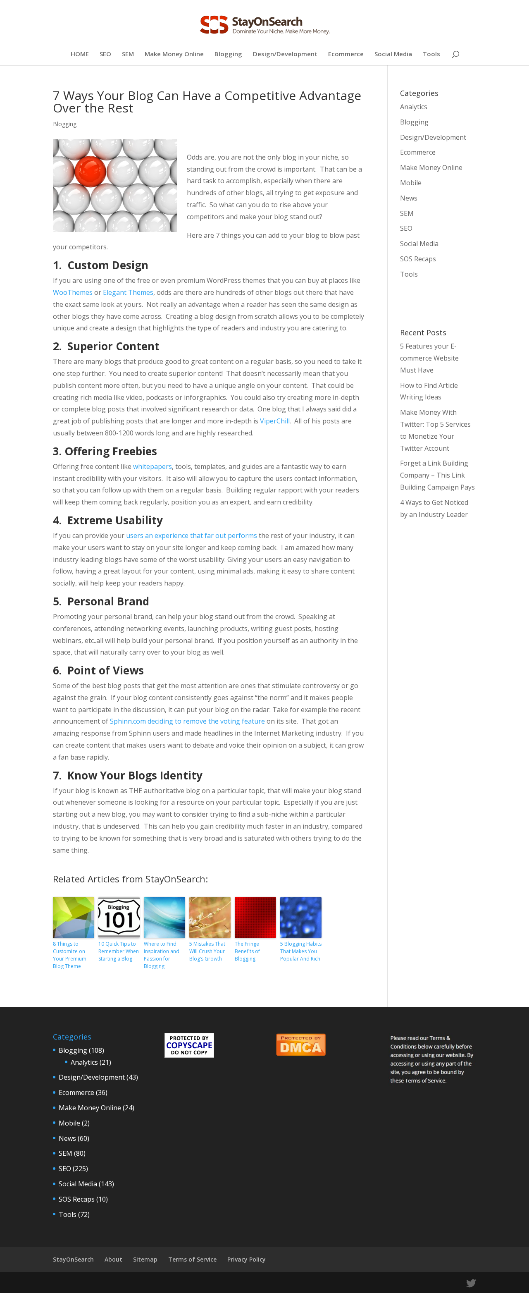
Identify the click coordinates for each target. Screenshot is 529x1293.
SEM (128, 54)
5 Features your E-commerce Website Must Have (429, 358)
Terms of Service (192, 1259)
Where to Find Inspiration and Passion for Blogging (161, 955)
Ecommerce (346, 54)
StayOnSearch (73, 1259)
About (113, 1259)
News (408, 198)
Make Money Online (174, 54)
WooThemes (73, 292)
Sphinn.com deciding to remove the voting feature (187, 721)
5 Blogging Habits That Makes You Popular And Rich (301, 951)
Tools (431, 54)
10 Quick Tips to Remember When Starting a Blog (118, 951)
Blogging (228, 54)
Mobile (411, 182)
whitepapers (152, 466)
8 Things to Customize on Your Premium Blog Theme (69, 955)
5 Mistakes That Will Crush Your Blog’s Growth (207, 951)
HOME (80, 54)
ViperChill (275, 420)
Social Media (393, 54)
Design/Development (285, 54)
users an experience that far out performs (191, 535)
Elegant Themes (128, 292)
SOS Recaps (418, 258)
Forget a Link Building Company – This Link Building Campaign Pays (437, 475)
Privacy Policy (246, 1259)
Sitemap (145, 1259)
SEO (105, 54)
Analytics (413, 106)
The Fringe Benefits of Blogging (247, 951)
